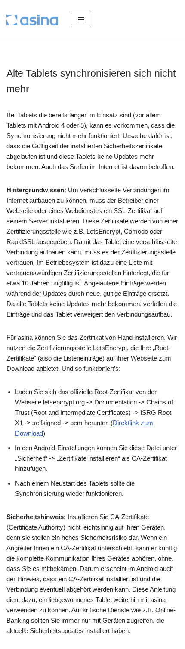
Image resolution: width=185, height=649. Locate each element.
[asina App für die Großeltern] (32, 20)
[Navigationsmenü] (81, 20)
